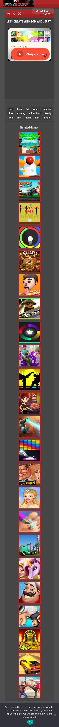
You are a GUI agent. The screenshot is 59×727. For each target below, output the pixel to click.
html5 (28, 117)
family (48, 113)
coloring (46, 109)
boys (19, 109)
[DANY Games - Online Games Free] (18, 5)
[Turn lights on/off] (14, 13)
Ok (30, 722)
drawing (21, 113)
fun (11, 117)
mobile (47, 117)
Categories (42, 11)
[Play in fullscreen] (19, 13)
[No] (55, 715)
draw (11, 113)
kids (37, 117)
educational (35, 113)
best (11, 109)
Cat (27, 109)
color (35, 109)
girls (19, 117)
